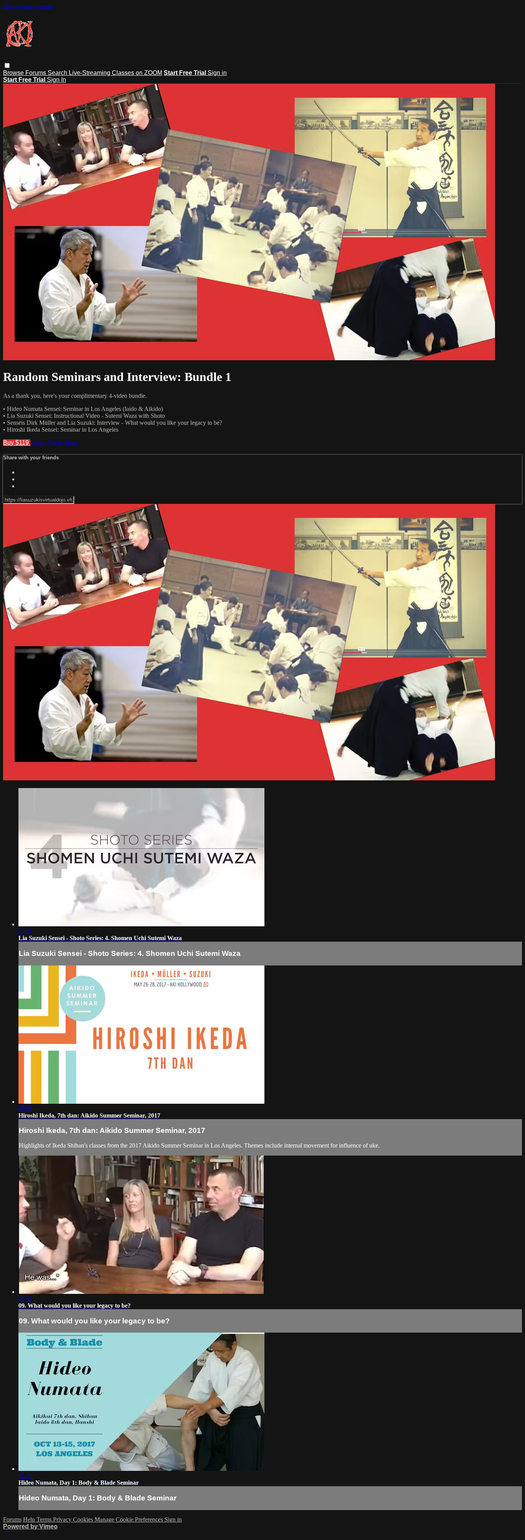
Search (58, 73)
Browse (14, 73)
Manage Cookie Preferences (129, 1519)
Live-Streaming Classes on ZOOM (115, 73)
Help (30, 1519)
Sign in (217, 73)
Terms (45, 1519)
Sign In (56, 79)
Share (71, 442)
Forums (36, 73)
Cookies (84, 1519)
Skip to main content (28, 6)
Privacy (63, 1519)
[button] (7, 65)
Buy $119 (16, 442)
